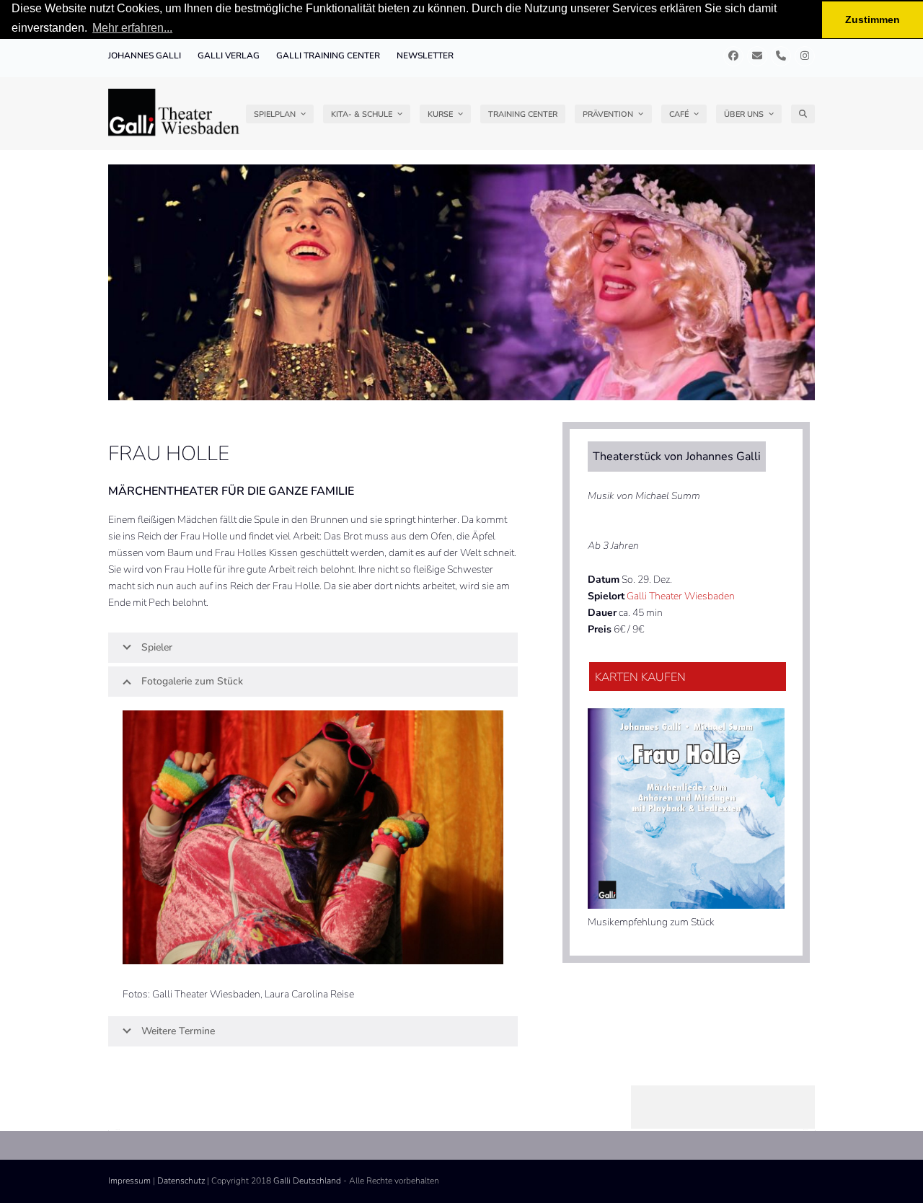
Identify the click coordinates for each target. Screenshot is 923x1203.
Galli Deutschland (307, 1180)
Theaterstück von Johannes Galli (677, 456)
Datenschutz (181, 1180)
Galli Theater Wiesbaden (681, 596)
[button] (803, 114)
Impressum (129, 1180)
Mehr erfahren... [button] (132, 28)
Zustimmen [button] (872, 19)
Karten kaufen (640, 677)
